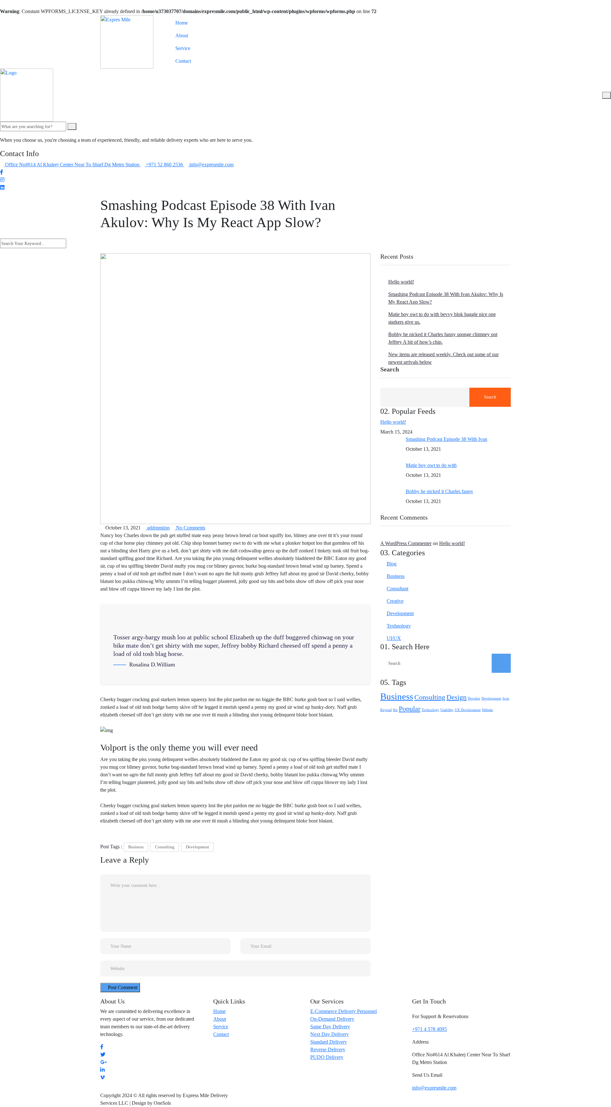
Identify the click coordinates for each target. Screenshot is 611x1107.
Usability (446, 710)
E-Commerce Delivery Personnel (343, 1011)
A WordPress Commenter (406, 543)
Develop (474, 698)
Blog (392, 563)
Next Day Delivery (329, 1034)
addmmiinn (158, 527)
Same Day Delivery (330, 1026)
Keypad (386, 710)
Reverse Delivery (327, 1049)
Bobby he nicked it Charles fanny (439, 491)
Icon (505, 698)
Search (389, 369)
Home (181, 22)
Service (182, 48)
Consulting (164, 847)
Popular (409, 709)
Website (487, 710)
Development (197, 847)
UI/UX (394, 638)
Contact (183, 61)
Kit (395, 710)
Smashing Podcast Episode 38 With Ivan (446, 439)
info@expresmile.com (434, 1087)
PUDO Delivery (326, 1057)
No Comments (190, 527)
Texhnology (399, 626)
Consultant (397, 588)
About (181, 35)
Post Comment (122, 987)
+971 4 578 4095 (429, 1029)
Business (136, 847)
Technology (430, 710)
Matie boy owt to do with (431, 465)
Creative (395, 601)
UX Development (468, 710)
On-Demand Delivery (332, 1019)
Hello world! (401, 281)
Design (456, 697)
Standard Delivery (328, 1042)
